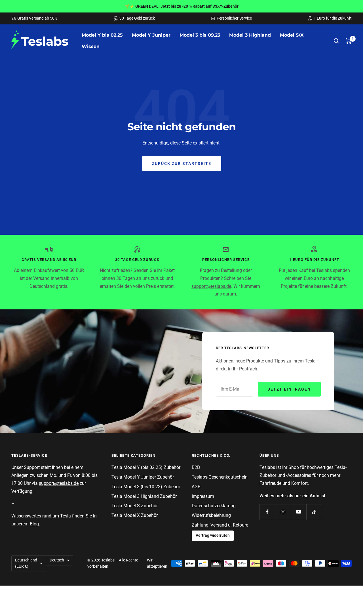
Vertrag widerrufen (213, 535)
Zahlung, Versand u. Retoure (220, 525)
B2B (196, 467)
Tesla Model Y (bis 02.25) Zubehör (145, 467)
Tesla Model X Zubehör (134, 515)
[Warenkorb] (349, 41)
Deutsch (57, 560)
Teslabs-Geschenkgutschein (220, 477)
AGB (196, 486)
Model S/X (291, 35)
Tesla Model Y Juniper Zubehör (142, 477)
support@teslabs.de (211, 286)
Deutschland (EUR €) (26, 563)
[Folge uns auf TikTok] (314, 512)
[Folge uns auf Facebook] (267, 512)
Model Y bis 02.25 (102, 35)
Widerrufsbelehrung (211, 515)
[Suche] (336, 40)
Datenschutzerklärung (214, 505)
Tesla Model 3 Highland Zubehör (144, 496)
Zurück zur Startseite (181, 163)
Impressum (203, 496)
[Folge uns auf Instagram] (283, 512)
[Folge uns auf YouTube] (298, 512)
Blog (34, 524)
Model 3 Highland (250, 35)
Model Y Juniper (151, 35)
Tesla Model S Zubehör (134, 505)
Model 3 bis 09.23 (200, 35)
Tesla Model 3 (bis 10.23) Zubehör (145, 486)
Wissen (91, 46)
